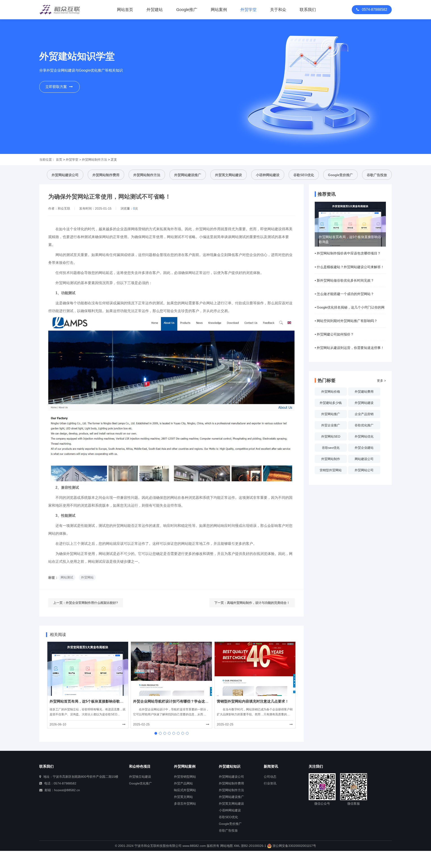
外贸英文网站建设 (228, 175)
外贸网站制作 (330, 459)
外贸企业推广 (330, 425)
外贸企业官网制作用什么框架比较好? (92, 603)
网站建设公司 (364, 459)
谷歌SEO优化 (303, 175)
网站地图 (226, 846)
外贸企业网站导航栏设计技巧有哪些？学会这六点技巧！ (178, 701)
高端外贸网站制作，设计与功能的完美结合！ (258, 603)
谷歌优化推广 (364, 425)
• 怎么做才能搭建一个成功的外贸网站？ (344, 294)
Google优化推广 (140, 783)
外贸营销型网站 (185, 776)
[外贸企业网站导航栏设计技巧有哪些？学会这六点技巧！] (171, 668)
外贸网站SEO (330, 436)
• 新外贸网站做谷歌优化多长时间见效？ (344, 280)
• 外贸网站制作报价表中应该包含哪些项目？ (348, 253)
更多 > (381, 380)
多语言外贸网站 (185, 803)
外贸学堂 (72, 159)
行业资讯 (270, 783)
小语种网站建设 (267, 175)
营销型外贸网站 (331, 470)
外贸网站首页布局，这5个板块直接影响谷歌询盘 (88, 701)
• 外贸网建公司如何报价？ (334, 334)
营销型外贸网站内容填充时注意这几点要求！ (253, 701)
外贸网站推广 (330, 414)
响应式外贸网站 (185, 790)
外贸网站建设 (364, 403)
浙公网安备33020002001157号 (294, 846)
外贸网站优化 (364, 436)
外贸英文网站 (183, 797)
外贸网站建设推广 (187, 175)
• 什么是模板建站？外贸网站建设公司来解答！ (349, 267)
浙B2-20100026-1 (253, 846)
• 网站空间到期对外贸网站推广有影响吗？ (346, 321)
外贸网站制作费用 (105, 175)
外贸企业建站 (364, 447)
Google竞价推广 (340, 175)
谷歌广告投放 (377, 175)
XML (237, 846)
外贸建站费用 (364, 391)
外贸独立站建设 (140, 776)
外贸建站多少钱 (331, 403)
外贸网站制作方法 (94, 159)
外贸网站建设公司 (65, 175)
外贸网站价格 (330, 391)
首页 (59, 159)
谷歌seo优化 (331, 447)
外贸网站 (87, 577)
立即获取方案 (56, 87)
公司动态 (270, 776)
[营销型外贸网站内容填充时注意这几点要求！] (255, 668)
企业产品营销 (364, 414)
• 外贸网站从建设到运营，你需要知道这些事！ (349, 348)
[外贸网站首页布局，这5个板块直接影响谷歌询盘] (87, 668)
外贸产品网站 (183, 783)
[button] (155, 733)
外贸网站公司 (364, 470)
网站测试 (67, 577)
